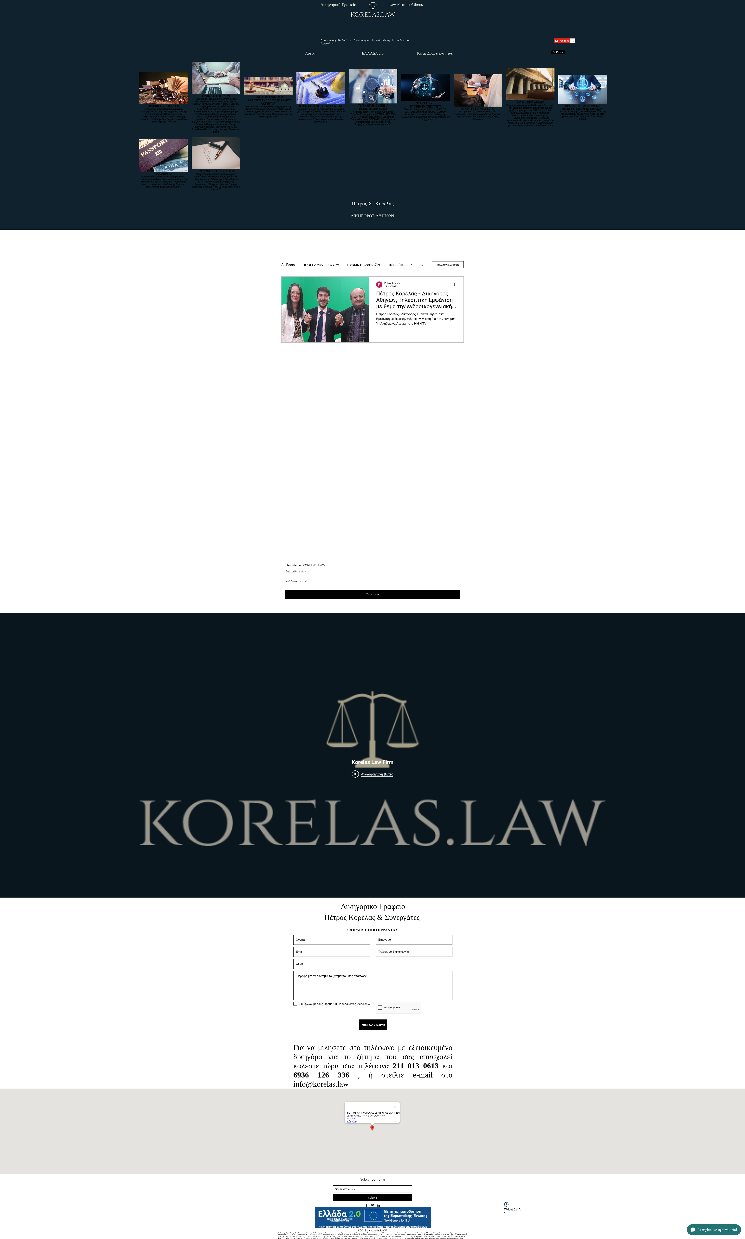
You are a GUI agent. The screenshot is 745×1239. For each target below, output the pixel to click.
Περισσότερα (397, 265)
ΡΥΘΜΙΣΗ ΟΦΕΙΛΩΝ (363, 265)
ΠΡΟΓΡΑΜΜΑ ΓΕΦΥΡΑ (320, 265)
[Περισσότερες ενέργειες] (456, 284)
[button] (422, 265)
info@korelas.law (321, 1084)
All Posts (288, 265)
